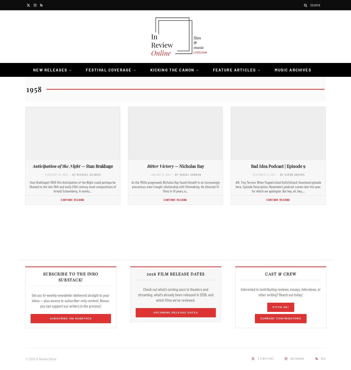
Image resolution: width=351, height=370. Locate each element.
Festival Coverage (109, 70)
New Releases (50, 70)
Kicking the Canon (172, 70)
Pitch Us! (281, 307)
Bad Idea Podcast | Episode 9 (278, 166)
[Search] (306, 5)
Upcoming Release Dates (175, 312)
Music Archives (293, 70)
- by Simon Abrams (291, 174)
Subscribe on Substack (71, 318)
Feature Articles (234, 70)
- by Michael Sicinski (85, 174)
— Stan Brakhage (72, 166)
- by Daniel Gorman (187, 174)
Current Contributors (280, 318)
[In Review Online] (175, 37)
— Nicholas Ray (175, 166)
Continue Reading (72, 199)
